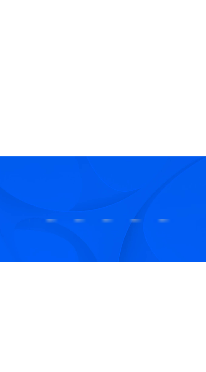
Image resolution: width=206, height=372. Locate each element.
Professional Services (85, 321)
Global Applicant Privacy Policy (186, 361)
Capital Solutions (83, 314)
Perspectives (128, 329)
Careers (125, 321)
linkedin (25, 69)
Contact (125, 314)
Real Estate (101, 6)
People (186, 6)
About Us (50, 6)
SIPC (41, 324)
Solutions (67, 6)
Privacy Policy (159, 361)
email (19, 69)
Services (84, 6)
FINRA (35, 324)
